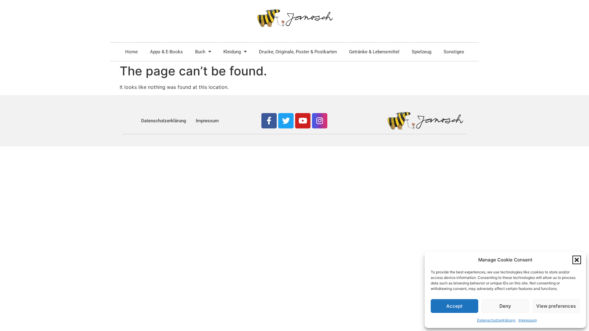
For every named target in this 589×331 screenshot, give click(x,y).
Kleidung (232, 52)
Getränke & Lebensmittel (374, 52)
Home (131, 52)
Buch (200, 52)
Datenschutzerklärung (496, 320)
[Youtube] (302, 120)
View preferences (556, 306)
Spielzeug (421, 52)
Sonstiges (454, 52)
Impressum (527, 320)
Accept (454, 306)
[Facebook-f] (269, 120)
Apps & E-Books (166, 52)
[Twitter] (286, 120)
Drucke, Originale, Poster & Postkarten (298, 52)
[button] (577, 260)
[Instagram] (319, 120)
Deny (505, 306)
